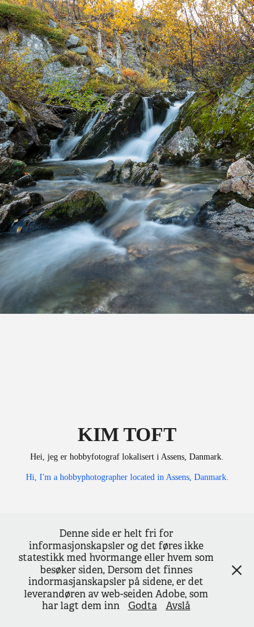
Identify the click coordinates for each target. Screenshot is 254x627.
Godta (142, 605)
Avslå (178, 605)
